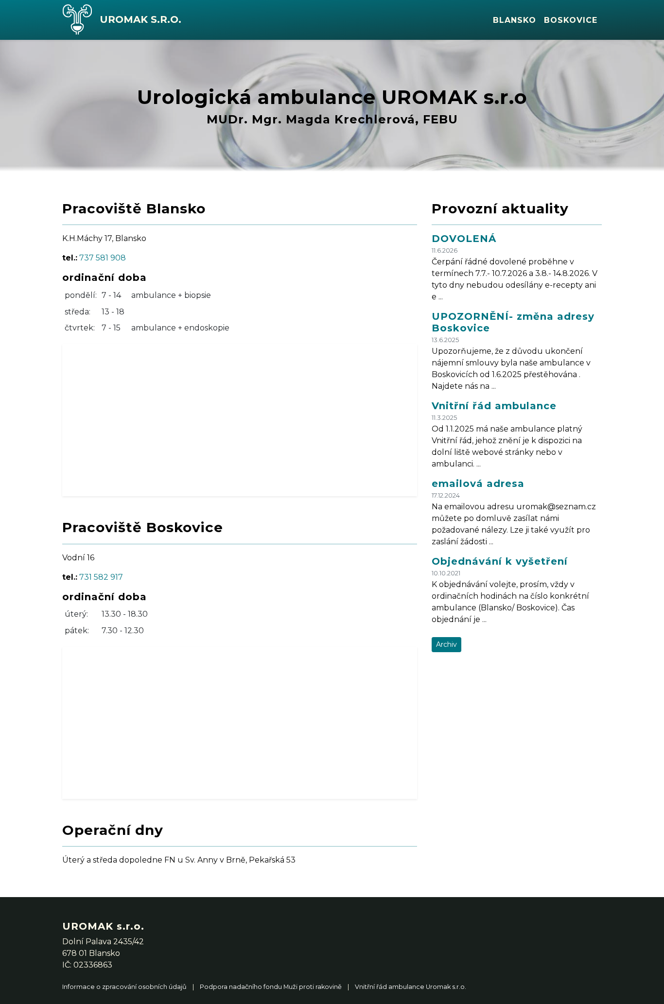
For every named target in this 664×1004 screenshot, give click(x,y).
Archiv (446, 644)
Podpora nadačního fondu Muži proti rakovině (271, 986)
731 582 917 (101, 577)
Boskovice (570, 20)
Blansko (514, 20)
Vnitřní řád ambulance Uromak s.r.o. (410, 986)
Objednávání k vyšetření (500, 561)
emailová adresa (478, 483)
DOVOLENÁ (464, 238)
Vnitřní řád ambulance (494, 406)
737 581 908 (102, 257)
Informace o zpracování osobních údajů (124, 986)
